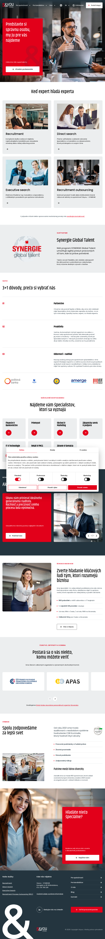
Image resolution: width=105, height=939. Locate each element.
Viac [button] (51, 5)
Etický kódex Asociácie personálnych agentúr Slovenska (57, 705)
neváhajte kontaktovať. (76, 216)
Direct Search (7, 887)
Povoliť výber (52, 487)
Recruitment (7, 883)
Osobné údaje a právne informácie (50, 894)
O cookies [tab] (83, 450)
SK (66, 5)
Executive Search (8, 890)
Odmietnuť (22, 487)
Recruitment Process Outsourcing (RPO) (17, 894)
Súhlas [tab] (21, 450)
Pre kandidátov (38, 5)
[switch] (41, 479)
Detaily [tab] (52, 450)
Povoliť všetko (82, 487)
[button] (96, 535)
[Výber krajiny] (61, 5)
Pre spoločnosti (22, 5)
